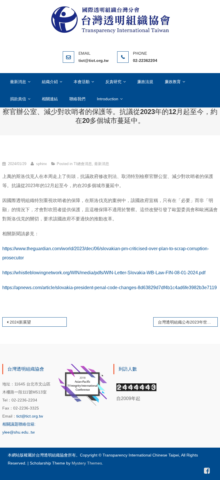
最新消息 (18, 81)
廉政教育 (173, 81)
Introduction (107, 99)
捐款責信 (18, 99)
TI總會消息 (83, 164)
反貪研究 (113, 81)
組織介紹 (50, 81)
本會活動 (82, 81)
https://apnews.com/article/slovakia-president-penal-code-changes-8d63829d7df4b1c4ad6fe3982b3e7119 (109, 287)
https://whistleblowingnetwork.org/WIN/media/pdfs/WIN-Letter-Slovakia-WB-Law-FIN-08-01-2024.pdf (103, 272)
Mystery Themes (87, 463)
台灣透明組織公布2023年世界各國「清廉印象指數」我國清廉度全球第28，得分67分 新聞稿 (188, 322)
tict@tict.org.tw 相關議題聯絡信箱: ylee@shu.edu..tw (22, 424)
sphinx (41, 164)
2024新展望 (20, 322)
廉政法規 (145, 81)
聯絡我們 (77, 99)
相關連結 (50, 99)
